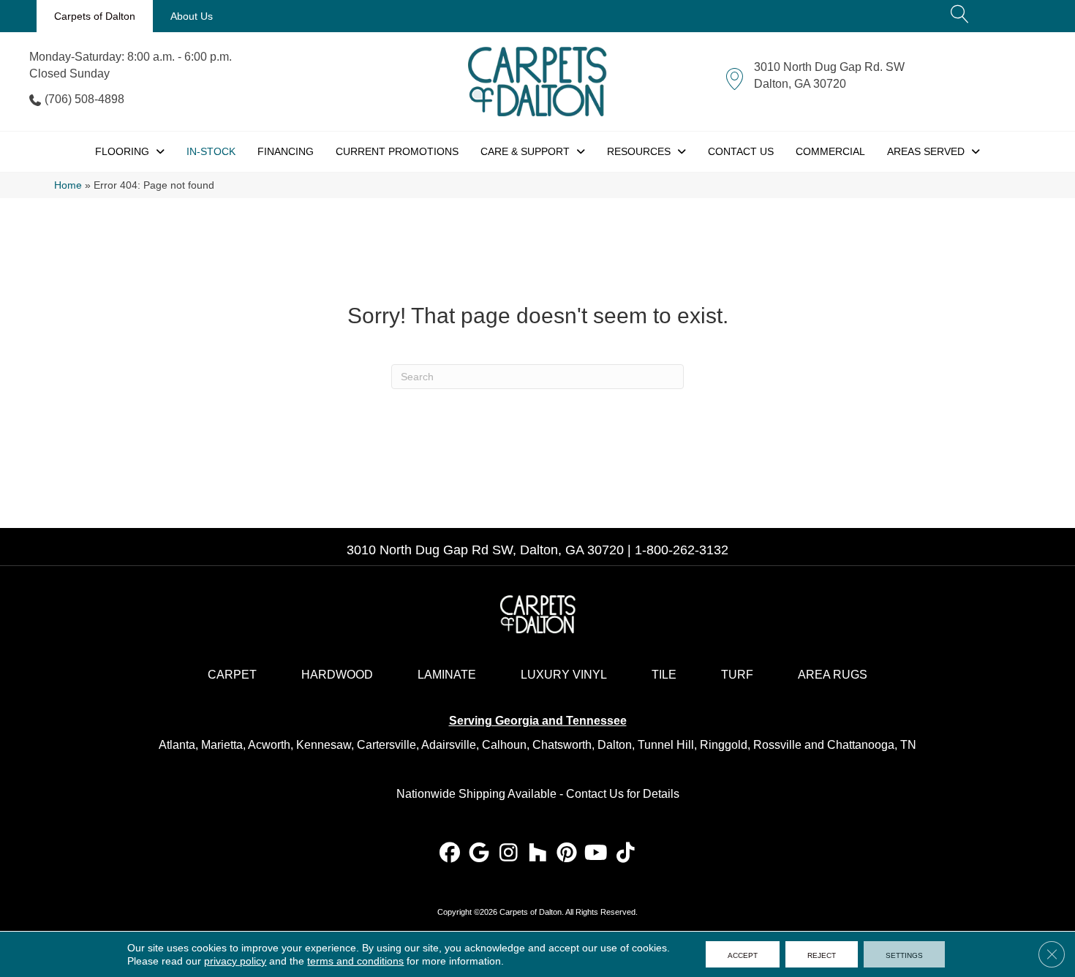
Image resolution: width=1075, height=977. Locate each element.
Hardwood (337, 674)
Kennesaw (323, 745)
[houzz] (538, 854)
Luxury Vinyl (564, 674)
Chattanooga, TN (871, 745)
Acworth (269, 745)
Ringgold (723, 745)
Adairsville (448, 745)
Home (68, 185)
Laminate (447, 674)
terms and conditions (355, 961)
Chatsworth (562, 745)
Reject (821, 954)
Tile (664, 674)
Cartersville (386, 745)
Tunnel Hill (666, 745)
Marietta (222, 745)
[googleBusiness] (479, 854)
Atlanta (177, 745)
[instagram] (508, 854)
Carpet (232, 674)
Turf (737, 674)
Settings (904, 954)
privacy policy (235, 961)
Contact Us (595, 794)
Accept (743, 954)
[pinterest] (567, 854)
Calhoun (504, 745)
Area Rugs (832, 674)
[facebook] (450, 854)
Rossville (777, 745)
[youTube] (596, 854)
